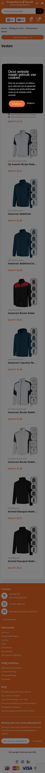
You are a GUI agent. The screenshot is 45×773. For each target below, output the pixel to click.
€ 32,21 (15, 170)
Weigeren (30, 103)
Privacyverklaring (8, 675)
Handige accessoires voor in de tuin (16, 691)
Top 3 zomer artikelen (10, 695)
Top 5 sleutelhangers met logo (14, 699)
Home (3, 28)
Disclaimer (5, 679)
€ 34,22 (15, 319)
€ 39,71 (15, 518)
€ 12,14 (15, 121)
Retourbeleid (6, 651)
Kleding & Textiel (16, 28)
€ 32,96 (15, 220)
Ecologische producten (11, 707)
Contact (4, 640)
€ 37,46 (15, 369)
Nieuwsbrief (6, 647)
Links (3, 643)
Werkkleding (31, 28)
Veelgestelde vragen (10, 636)
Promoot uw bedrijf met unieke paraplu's (18, 703)
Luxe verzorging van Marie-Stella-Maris (18, 710)
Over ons (5, 632)
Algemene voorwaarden (11, 668)
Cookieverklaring (8, 671)
